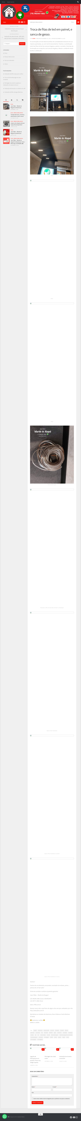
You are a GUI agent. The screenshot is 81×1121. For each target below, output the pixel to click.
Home (3, 2)
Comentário (35, 1076)
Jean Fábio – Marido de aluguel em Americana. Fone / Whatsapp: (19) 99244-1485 (18, 142)
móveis (51, 1037)
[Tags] (22, 100)
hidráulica (59, 1032)
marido (48, 1035)
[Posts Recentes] (6, 100)
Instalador (70, 1032)
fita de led (46, 1032)
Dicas (6, 53)
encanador (38, 1032)
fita (42, 1032)
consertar (57, 1030)
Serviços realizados (36, 22)
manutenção (42, 1035)
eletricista (32, 1032)
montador (41, 1037)
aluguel (35, 1030)
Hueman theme (21, 1117)
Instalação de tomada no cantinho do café (15, 88)
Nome (33, 1087)
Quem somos (10, 2)
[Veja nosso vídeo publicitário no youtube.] (22, 22)
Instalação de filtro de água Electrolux (14, 92)
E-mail (55, 1087)
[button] (4, 1116)
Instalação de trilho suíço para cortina (14, 74)
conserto (62, 1030)
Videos (6, 64)
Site (33, 1092)
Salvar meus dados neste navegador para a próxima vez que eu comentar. (51, 1098)
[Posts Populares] (11, 100)
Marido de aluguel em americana (66, 1035)
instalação (65, 1032)
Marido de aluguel (54, 1035)
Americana (40, 1030)
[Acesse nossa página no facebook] (19, 22)
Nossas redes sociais (9, 56)
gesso (55, 1032)
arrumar (52, 1030)
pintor (55, 1037)
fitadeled (50, 1032)
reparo (63, 1037)
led (35, 1035)
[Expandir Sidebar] (78, 22)
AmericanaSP (46, 1030)
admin (33, 38)
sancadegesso (40, 1039)
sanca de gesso (33, 1039)
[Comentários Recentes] (17, 100)
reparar (59, 1037)
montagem (46, 1037)
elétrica (66, 1030)
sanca (67, 1037)
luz (38, 1035)
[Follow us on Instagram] (24, 22)
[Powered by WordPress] (8, 1116)
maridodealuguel (34, 1037)
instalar (32, 1035)
